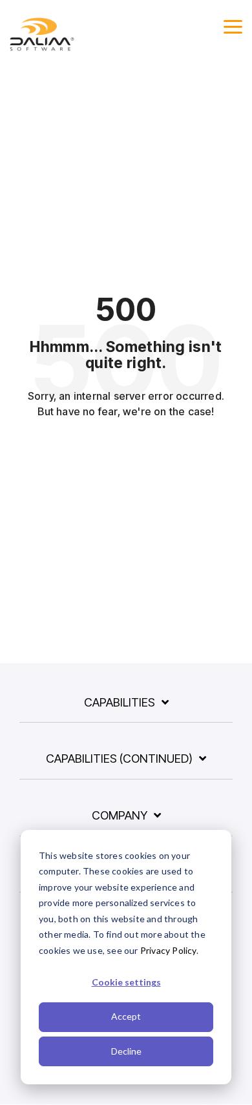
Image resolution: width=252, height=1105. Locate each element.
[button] (233, 26)
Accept (126, 1016)
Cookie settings (126, 981)
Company (119, 815)
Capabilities (119, 702)
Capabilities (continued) (119, 758)
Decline (126, 1051)
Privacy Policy (168, 950)
